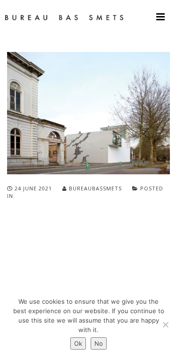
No (98, 343)
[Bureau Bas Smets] (64, 16)
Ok (78, 343)
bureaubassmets (95, 188)
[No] (165, 324)
